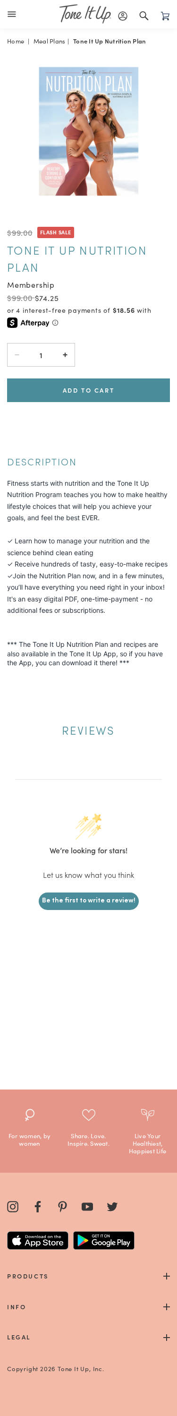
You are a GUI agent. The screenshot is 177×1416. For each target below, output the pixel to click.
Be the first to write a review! (88, 900)
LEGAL (19, 1336)
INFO (16, 1306)
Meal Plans (50, 40)
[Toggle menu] (13, 14)
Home (15, 40)
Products (28, 1275)
